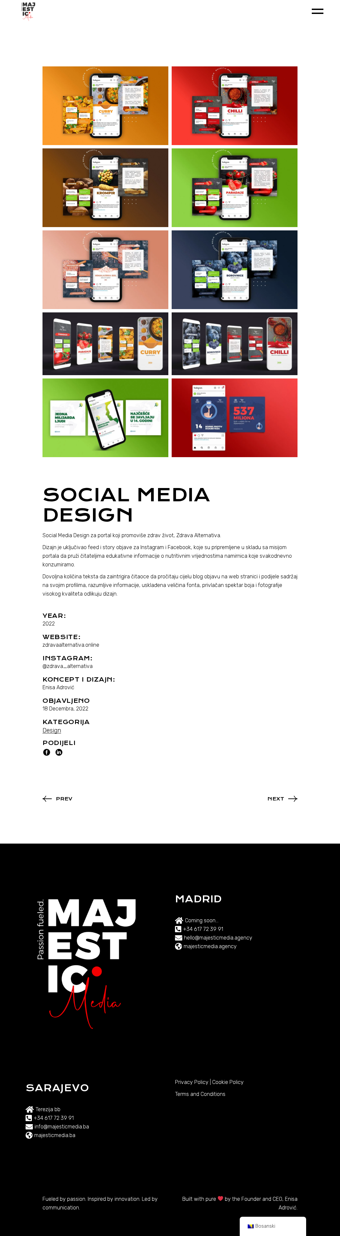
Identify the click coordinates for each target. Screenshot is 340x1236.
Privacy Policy (192, 1082)
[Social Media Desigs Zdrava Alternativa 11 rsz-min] (234, 269)
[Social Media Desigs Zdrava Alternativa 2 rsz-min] (234, 343)
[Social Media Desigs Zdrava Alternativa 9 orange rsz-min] (105, 105)
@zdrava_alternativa (67, 666)
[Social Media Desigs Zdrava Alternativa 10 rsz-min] (105, 269)
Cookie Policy (228, 1082)
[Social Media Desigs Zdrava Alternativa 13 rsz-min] (234, 105)
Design (51, 730)
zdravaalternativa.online (70, 645)
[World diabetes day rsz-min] (234, 417)
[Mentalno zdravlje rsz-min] (105, 417)
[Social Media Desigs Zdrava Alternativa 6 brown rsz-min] (105, 187)
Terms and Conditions (200, 1094)
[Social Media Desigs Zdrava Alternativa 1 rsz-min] (105, 343)
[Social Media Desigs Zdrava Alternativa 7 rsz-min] (234, 187)
